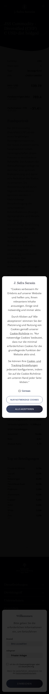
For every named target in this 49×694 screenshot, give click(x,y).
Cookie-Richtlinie (19, 333)
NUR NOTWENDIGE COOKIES (24, 399)
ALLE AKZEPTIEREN (24, 409)
